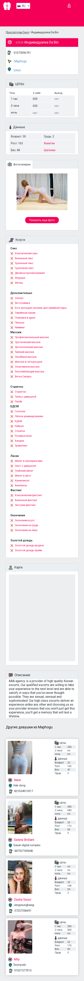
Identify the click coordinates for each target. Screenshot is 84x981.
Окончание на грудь (26, 525)
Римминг (20, 327)
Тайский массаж (24, 351)
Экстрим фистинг (25, 505)
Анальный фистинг (26, 500)
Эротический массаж (27, 342)
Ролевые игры (23, 435)
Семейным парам (25, 312)
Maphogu (20, 61)
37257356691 (22, 910)
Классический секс (26, 253)
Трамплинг (21, 445)
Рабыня (19, 426)
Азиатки (49, 143)
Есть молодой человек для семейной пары (41, 307)
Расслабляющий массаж (29, 371)
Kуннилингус (22, 480)
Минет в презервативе (28, 460)
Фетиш (19, 282)
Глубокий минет (24, 470)
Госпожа (20, 411)
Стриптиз (20, 391)
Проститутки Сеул (17, 32)
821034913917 (23, 791)
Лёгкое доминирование (29, 416)
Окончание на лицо (26, 530)
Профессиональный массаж (32, 337)
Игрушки (20, 277)
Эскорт (19, 298)
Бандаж (19, 440)
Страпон (20, 430)
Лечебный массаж (26, 356)
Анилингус (21, 485)
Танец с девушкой (25, 396)
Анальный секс (24, 258)
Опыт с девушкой (25, 465)
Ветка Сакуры (23, 376)
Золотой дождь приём (28, 550)
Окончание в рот (25, 520)
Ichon (17, 70)
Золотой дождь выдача (29, 545)
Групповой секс (24, 268)
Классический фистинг (28, 495)
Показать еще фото (42, 220)
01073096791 (22, 52)
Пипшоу (19, 322)
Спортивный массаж (27, 366)
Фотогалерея (21, 164)
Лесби (18, 401)
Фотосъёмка (22, 302)
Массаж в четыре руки (28, 361)
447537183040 (23, 851)
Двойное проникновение (30, 272)
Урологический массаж (29, 347)
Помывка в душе (25, 317)
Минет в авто (23, 475)
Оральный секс (24, 263)
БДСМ (18, 421)
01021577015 (22, 970)
